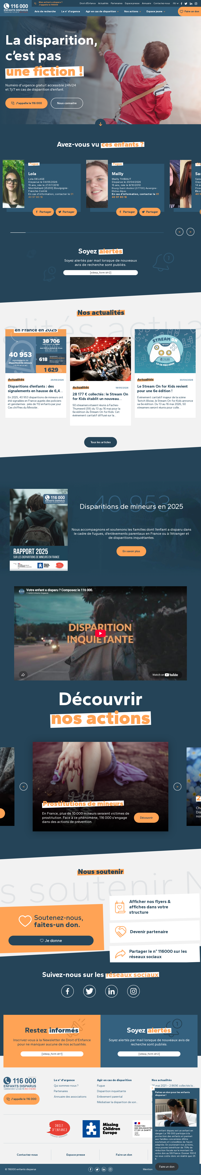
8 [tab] (125, 232)
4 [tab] (64, 232)
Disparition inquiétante (111, 1091)
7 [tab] (110, 232)
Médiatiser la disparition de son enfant (116, 1102)
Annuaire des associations (70, 1096)
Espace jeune (154, 11)
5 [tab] (79, 232)
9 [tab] (140, 232)
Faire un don (192, 11)
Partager (45, 212)
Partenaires (116, 3)
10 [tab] (156, 232)
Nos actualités (162, 1080)
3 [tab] (48, 232)
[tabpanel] (42, 186)
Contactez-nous (162, 3)
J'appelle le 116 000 (29, 103)
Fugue (101, 1085)
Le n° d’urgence (70, 11)
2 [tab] (33, 232)
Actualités (103, 3)
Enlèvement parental (109, 1096)
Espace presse (132, 3)
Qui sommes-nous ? (66, 1085)
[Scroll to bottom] (100, 124)
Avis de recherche (45, 11)
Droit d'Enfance (88, 3)
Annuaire (146, 3)
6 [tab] (94, 232)
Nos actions (131, 11)
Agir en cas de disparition (101, 11)
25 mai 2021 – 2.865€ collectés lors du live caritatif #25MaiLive (173, 1086)
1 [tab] (18, 232)
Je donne (53, 940)
